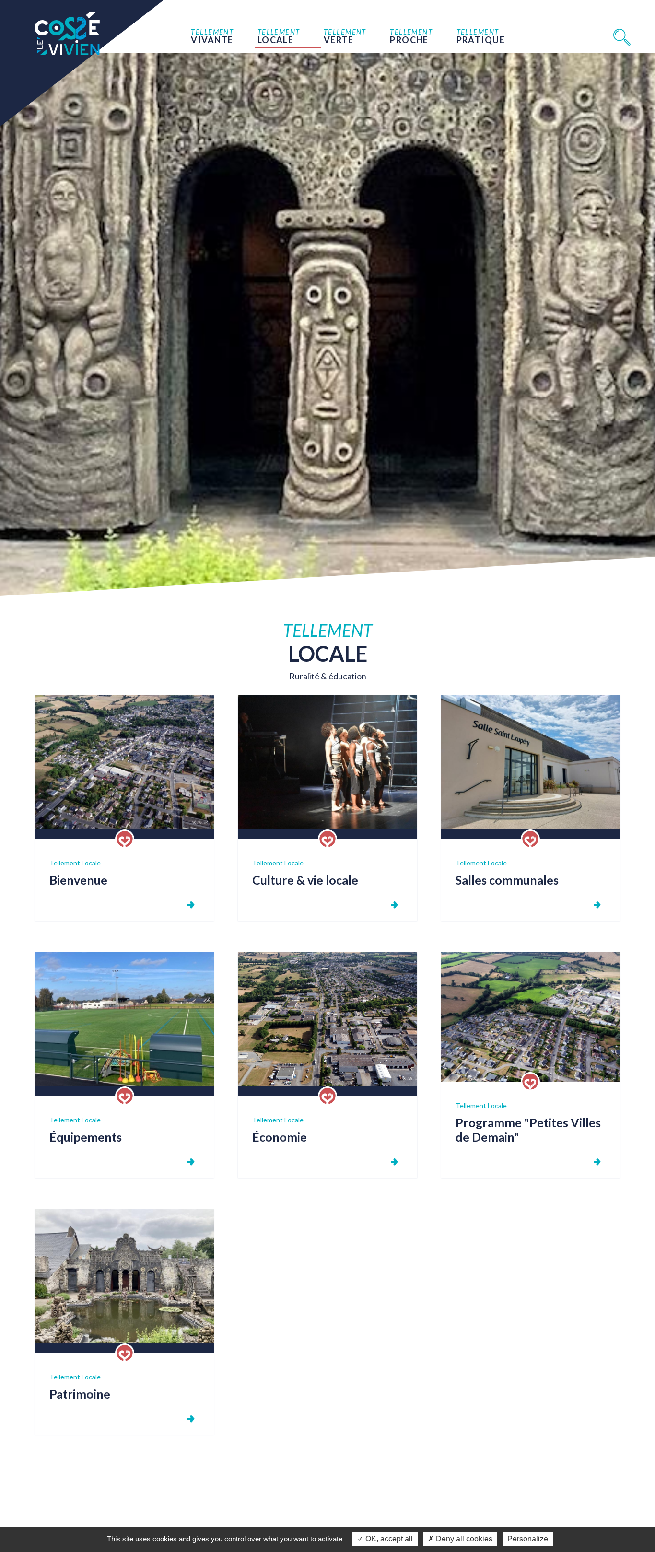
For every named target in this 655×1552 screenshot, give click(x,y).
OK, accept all (388, 1539)
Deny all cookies (463, 1539)
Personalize (527, 1539)
